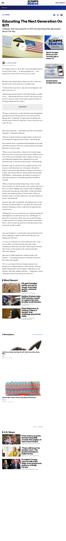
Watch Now (59, 3)
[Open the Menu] (2, 3)
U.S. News (6, 15)
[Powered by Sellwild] (40, 426)
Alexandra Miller (12, 63)
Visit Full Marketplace (37, 334)
